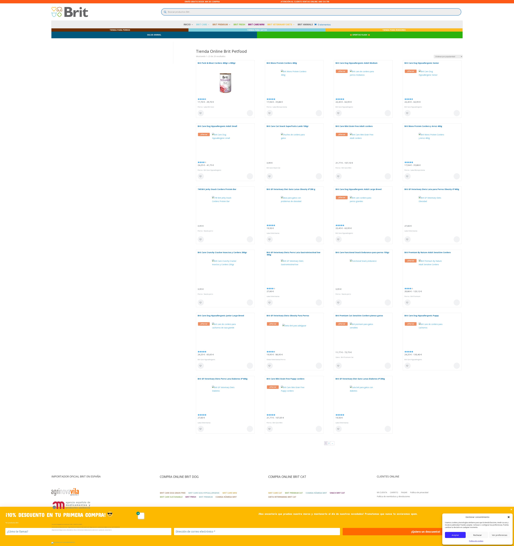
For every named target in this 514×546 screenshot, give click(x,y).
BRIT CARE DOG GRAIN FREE (172, 493)
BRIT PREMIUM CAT (294, 493)
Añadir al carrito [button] (319, 176)
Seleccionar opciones (250, 113)
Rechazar (477, 535)
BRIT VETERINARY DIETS (279, 25)
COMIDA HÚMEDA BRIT (226, 497)
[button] (508, 517)
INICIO (187, 25)
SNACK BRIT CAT (337, 493)
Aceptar (455, 535)
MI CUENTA (382, 493)
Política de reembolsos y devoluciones (393, 497)
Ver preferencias (499, 535)
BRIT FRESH (239, 25)
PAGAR (404, 493)
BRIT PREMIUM (220, 25)
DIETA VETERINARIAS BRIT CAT (282, 497)
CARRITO (394, 493)
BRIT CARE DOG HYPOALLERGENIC (204, 493)
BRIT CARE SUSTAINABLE (171, 497)
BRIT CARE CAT (275, 493)
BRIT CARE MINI (256, 25)
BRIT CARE (201, 25)
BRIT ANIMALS (305, 25)
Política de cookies (476, 541)
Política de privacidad (419, 493)
